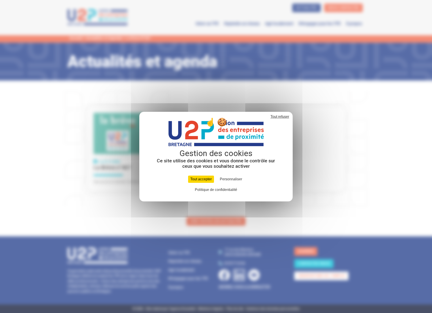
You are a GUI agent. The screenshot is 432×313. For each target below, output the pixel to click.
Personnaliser (231, 179)
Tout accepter (201, 179)
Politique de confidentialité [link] (216, 190)
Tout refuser (279, 116)
